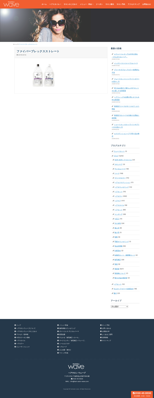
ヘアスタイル (54, 4)
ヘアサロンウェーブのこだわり (26, 331)
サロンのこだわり (70, 4)
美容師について (120, 273)
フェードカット (119, 151)
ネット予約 (105, 325)
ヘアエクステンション (122, 182)
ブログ (116, 156)
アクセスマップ (134, 4)
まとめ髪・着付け (65, 350)
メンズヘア (118, 214)
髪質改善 (62, 334)
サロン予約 (121, 4)
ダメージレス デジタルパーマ (69, 331)
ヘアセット (118, 210)
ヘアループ (63, 347)
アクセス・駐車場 (22, 334)
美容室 (117, 269)
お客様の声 (105, 331)
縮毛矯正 (118, 260)
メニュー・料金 (86, 4)
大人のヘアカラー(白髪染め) (124, 289)
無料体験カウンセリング (67, 328)
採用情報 (105, 337)
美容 (116, 264)
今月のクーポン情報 (23, 337)
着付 (115, 293)
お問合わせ (146, 4)
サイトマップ (106, 340)
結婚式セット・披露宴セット (125, 255)
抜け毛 (117, 232)
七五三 (117, 219)
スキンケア (118, 164)
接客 (116, 237)
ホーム (44, 4)
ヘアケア (118, 201)
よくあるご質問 (107, 334)
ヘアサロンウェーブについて (26, 328)
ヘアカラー (118, 196)
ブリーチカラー (120, 178)
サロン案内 (110, 4)
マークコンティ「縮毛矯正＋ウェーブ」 (72, 340)
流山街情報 (118, 246)
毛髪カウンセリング (122, 241)
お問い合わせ (106, 328)
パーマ (117, 173)
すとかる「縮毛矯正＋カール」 (69, 337)
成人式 (117, 228)
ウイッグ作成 (63, 353)
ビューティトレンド (23, 347)
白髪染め (118, 251)
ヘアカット (118, 192)
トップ (18, 325)
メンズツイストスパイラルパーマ (126, 63)
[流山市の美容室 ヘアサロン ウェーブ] (11, 4)
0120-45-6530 (142, 394)
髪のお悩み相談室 (121, 278)
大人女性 (118, 223)
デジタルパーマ (120, 169)
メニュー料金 (63, 325)
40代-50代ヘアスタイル (123, 160)
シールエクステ (64, 343)
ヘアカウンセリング (122, 187)
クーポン (99, 4)
